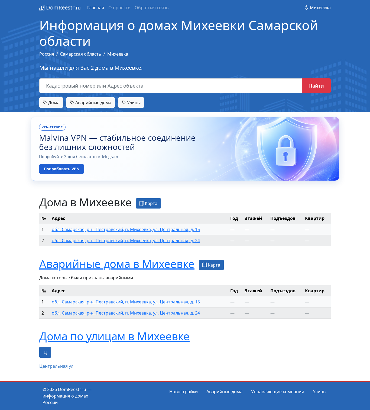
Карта (150, 203)
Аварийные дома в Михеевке (116, 263)
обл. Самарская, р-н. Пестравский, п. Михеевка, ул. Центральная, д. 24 (126, 241)
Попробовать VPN (61, 168)
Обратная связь (152, 8)
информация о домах (65, 396)
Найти (316, 85)
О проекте (119, 8)
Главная (95, 8)
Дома (53, 102)
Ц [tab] (45, 352)
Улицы (133, 102)
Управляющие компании (277, 392)
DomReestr (63, 7)
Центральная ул (56, 366)
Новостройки (183, 392)
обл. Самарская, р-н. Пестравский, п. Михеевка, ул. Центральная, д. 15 (126, 229)
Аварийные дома (92, 102)
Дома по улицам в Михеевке (114, 336)
